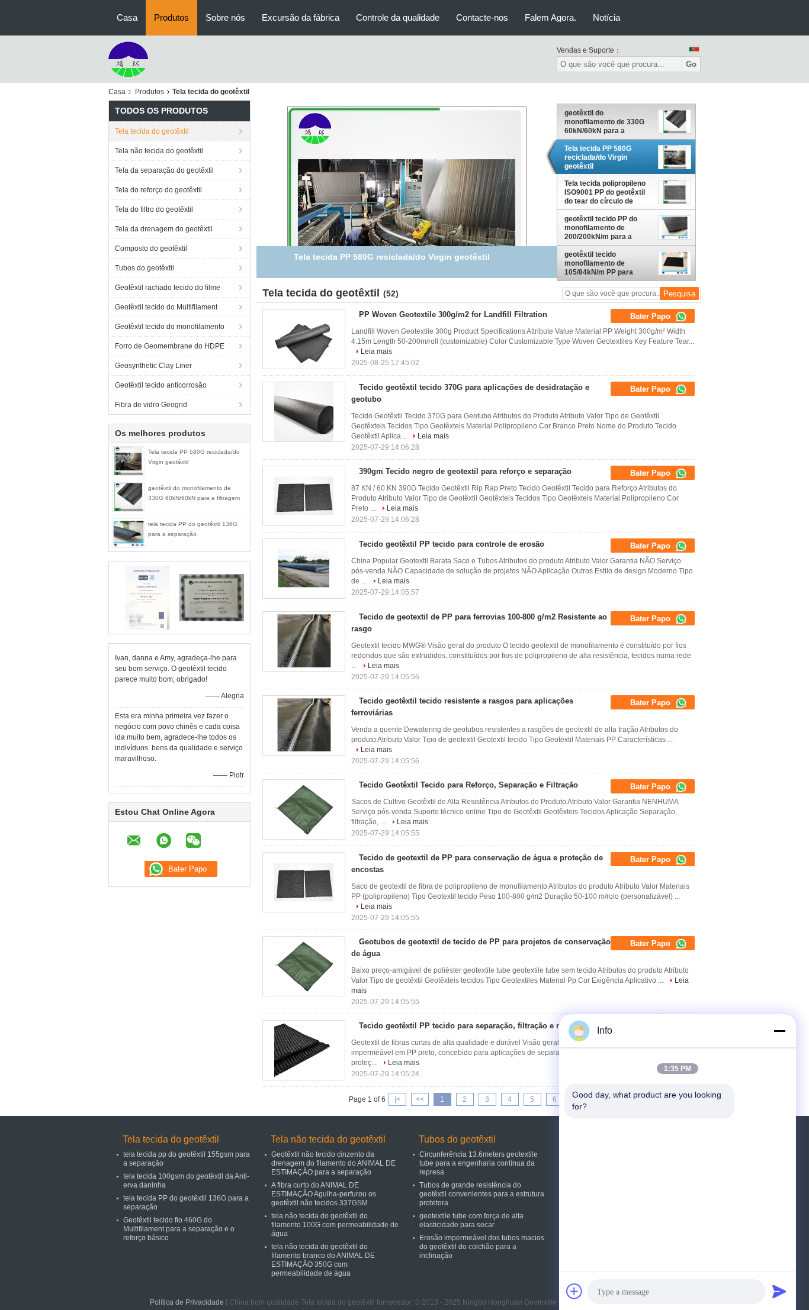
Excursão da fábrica (300, 17)
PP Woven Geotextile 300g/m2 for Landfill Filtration (453, 314)
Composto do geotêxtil (151, 248)
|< (397, 1099)
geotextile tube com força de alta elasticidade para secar (471, 1220)
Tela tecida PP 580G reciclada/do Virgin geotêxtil (597, 157)
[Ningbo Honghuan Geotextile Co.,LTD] (128, 58)
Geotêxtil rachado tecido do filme (167, 287)
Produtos (171, 17)
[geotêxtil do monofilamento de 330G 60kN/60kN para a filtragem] (128, 496)
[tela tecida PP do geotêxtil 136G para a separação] (129, 532)
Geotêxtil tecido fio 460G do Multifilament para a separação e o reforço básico (179, 1229)
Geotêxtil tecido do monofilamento (169, 326)
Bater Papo (651, 316)
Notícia (606, 17)
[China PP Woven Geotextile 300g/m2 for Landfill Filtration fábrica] (303, 339)
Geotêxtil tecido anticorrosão (161, 385)
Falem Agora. (550, 17)
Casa (127, 17)
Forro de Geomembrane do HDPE (169, 346)
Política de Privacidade (187, 1302)
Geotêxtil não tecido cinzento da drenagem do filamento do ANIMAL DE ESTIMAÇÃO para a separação (333, 1163)
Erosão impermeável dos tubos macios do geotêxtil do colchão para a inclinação (481, 1247)
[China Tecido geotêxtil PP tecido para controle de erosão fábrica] (303, 568)
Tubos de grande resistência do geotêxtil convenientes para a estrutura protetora (481, 1194)
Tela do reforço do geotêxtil (158, 190)
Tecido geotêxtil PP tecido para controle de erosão (451, 544)
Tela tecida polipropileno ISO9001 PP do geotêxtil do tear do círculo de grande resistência (605, 192)
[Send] (779, 1291)
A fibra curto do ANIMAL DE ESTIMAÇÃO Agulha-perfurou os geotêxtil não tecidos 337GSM (323, 1194)
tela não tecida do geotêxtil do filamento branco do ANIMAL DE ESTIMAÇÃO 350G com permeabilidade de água (323, 1260)
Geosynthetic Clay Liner (153, 366)
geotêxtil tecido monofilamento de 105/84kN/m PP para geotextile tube (598, 263)
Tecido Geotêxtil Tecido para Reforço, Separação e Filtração (468, 784)
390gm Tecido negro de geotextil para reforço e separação (465, 471)
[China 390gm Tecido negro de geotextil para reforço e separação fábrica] (303, 496)
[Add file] (574, 1291)
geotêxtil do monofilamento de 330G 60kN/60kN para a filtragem (604, 122)
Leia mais (376, 351)
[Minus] (779, 1031)
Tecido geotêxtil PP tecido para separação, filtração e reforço (470, 1025)
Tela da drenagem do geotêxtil (164, 229)
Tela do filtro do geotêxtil (154, 209)
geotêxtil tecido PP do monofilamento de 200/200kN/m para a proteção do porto (600, 228)
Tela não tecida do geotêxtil (159, 151)
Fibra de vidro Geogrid (151, 405)
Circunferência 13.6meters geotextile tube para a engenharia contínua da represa (478, 1163)
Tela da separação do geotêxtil (164, 170)
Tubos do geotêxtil (144, 268)
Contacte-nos (482, 17)
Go (691, 64)
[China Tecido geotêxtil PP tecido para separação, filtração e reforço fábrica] (303, 1050)
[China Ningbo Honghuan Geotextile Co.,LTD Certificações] (147, 597)
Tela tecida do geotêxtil (152, 131)
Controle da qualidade (397, 17)
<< (420, 1099)
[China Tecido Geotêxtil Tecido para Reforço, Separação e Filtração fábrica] (303, 809)
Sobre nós (225, 17)
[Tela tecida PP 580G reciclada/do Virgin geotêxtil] (128, 460)
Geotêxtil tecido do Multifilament (166, 307)
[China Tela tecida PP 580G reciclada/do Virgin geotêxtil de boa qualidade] (407, 225)
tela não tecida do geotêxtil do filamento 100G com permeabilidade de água (335, 1225)
